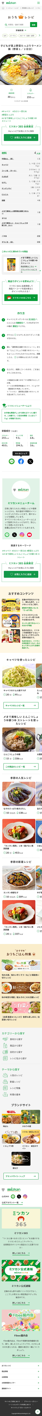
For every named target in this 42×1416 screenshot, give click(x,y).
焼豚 (3, 200)
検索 (33, 25)
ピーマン (13, 36)
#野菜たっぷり (8, 115)
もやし (4, 182)
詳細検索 (20, 30)
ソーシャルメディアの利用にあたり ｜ (21, 1404)
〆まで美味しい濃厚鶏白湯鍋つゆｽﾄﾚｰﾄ (15, 212)
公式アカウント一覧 (10, 1202)
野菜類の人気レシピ (28, 8)
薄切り (15, 326)
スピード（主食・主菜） (27, 36)
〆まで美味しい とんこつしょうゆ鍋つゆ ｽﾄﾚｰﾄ (15, 224)
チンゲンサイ (7, 188)
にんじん (5, 194)
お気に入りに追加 (23, 137)
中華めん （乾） (8, 159)
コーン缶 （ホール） (9, 171)
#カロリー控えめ (20, 111)
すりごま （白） (8, 242)
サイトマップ (15, 1408)
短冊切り (19, 323)
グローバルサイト (25, 1408)
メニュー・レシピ (13, 8)
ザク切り (31, 319)
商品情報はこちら (27, 266)
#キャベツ (6, 111)
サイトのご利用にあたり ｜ (14, 1401)
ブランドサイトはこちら (29, 271)
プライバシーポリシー (31, 1401)
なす (5, 36)
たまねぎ (5, 177)
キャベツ (5, 165)
